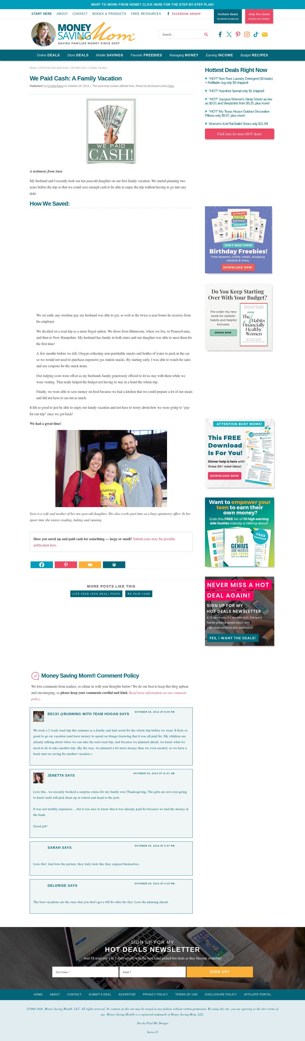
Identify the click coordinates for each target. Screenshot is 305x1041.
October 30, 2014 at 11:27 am (154, 773)
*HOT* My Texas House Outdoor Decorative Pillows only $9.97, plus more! (237, 113)
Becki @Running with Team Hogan (83, 714)
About (62, 13)
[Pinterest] (65, 564)
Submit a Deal (100, 994)
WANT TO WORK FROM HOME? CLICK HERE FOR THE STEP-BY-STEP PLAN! (152, 4)
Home (38, 994)
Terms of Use (186, 994)
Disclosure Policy (221, 994)
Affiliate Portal (258, 994)
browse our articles (259, 16)
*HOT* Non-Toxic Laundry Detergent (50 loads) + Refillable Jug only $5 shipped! (239, 80)
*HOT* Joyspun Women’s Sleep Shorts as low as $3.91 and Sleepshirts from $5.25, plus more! (238, 101)
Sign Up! (220, 972)
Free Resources (146, 13)
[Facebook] (41, 564)
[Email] (90, 564)
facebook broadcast (228, 16)
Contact (80, 13)
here (171, 86)
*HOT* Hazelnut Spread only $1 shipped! (236, 91)
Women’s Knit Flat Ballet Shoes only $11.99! (238, 124)
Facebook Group (186, 13)
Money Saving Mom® (96, 33)
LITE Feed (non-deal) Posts (96, 593)
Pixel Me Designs (157, 1023)
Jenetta (56, 775)
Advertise (127, 994)
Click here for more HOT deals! (239, 133)
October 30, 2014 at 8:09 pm (155, 712)
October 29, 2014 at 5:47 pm (155, 846)
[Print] (114, 564)
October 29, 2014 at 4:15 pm (155, 883)
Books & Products (109, 13)
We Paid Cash (138, 593)
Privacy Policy (155, 994)
